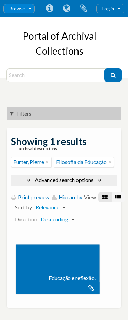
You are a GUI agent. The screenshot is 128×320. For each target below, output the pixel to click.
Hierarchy (70, 197)
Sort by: (24, 207)
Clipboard (83, 8)
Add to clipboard (91, 288)
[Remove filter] (47, 162)
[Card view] (105, 197)
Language (66, 8)
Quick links (49, 8)
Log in (108, 8)
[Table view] (118, 197)
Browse (17, 8)
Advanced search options (64, 180)
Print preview (33, 197)
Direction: (27, 219)
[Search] (113, 75)
